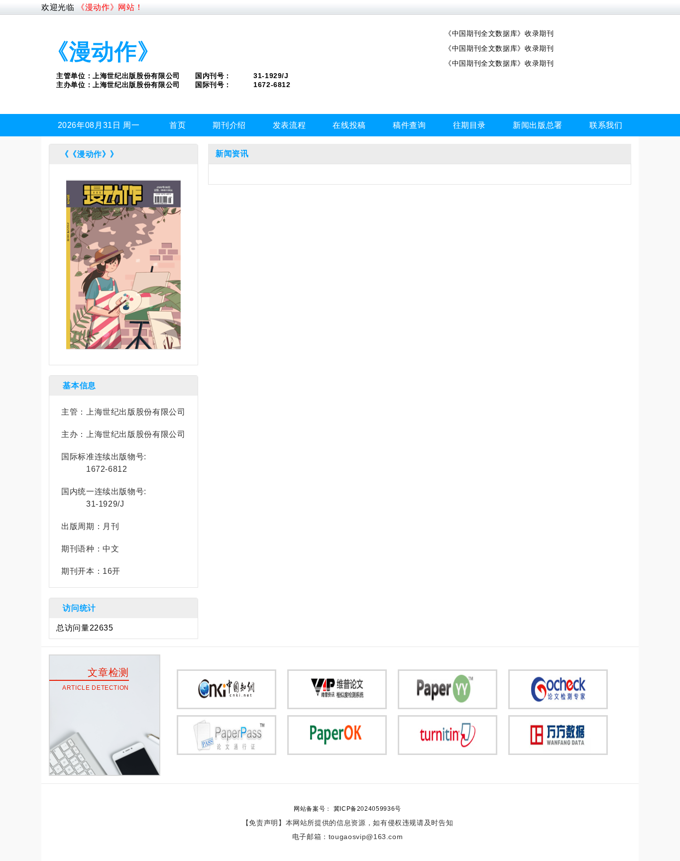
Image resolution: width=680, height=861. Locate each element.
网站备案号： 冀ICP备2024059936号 (347, 808)
